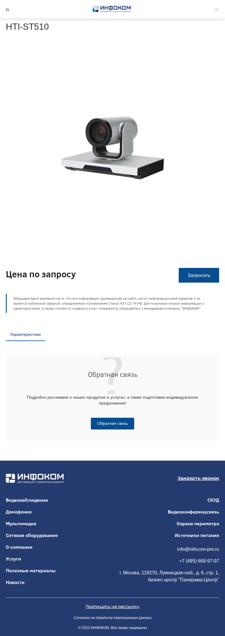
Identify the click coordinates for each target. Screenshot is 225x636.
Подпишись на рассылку (112, 606)
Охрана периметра (198, 523)
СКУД (213, 500)
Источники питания (197, 535)
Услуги (13, 559)
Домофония (19, 512)
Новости (15, 582)
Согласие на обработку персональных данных (112, 618)
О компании (19, 547)
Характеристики (25, 334)
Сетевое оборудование (32, 535)
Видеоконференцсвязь (193, 512)
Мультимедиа (21, 523)
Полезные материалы (30, 570)
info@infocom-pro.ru (198, 549)
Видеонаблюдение (27, 500)
